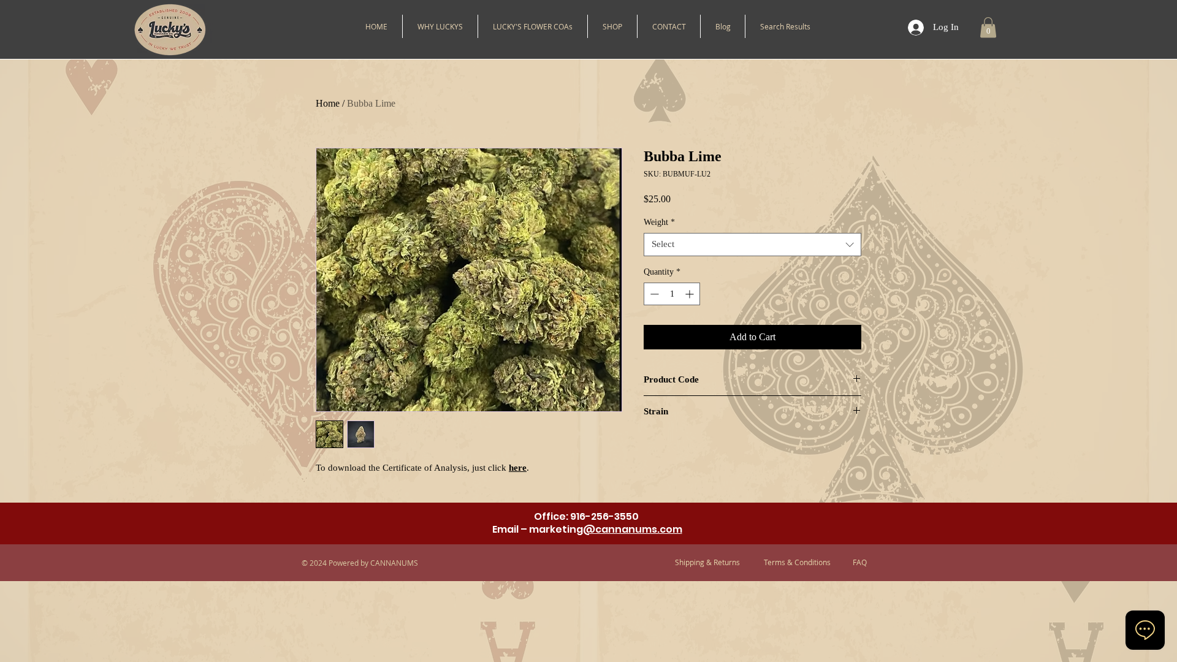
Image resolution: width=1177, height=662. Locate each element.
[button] (612, 26)
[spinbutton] (672, 294)
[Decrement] (653, 294)
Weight (659, 222)
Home (328, 103)
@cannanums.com (632, 529)
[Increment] (690, 294)
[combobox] (752, 244)
